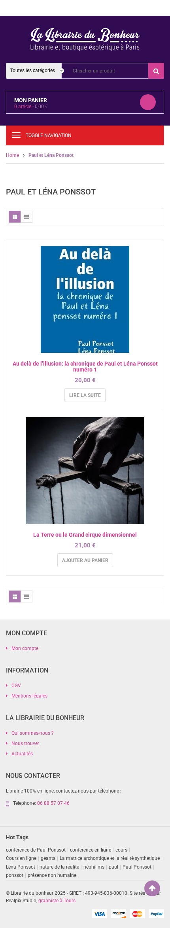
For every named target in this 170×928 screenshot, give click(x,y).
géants (48, 858)
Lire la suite (85, 395)
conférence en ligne (90, 850)
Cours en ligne (21, 858)
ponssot (14, 875)
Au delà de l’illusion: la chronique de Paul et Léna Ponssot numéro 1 (85, 366)
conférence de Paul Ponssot (36, 850)
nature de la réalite (59, 867)
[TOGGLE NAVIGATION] (16, 135)
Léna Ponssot (20, 867)
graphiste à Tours (57, 900)
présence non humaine (52, 875)
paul (113, 867)
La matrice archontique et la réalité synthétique (110, 858)
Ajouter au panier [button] (85, 560)
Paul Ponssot (137, 867)
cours (121, 850)
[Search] (156, 71)
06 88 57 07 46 (53, 803)
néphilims (93, 867)
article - (31, 106)
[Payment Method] (99, 913)
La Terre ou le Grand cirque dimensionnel (85, 535)
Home (12, 155)
